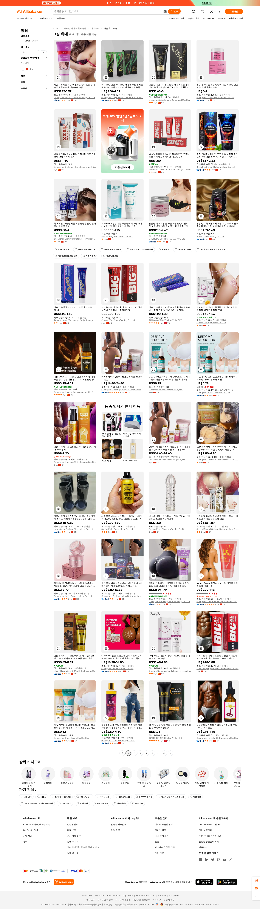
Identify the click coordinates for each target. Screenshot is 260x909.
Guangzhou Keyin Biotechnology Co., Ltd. (73, 596)
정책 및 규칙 (73, 853)
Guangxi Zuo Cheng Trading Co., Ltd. (118, 320)
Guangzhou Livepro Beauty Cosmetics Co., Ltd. (218, 601)
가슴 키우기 (66, 803)
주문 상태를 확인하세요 (210, 836)
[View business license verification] (157, 904)
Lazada (130, 895)
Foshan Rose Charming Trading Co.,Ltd (167, 529)
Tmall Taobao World (115, 895)
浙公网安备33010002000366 (179, 904)
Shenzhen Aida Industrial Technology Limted (169, 169)
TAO (153, 895)
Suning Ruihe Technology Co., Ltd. (117, 529)
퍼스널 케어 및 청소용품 (75, 28)
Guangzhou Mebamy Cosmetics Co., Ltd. (215, 97)
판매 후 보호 (73, 841)
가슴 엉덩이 (122, 803)
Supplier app (131, 882)
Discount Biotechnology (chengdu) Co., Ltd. (169, 100)
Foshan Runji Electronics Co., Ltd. (117, 236)
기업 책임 (27, 836)
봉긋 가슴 (139, 803)
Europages (174, 895)
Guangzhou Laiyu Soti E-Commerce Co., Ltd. (122, 97)
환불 (157, 841)
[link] (256, 880)
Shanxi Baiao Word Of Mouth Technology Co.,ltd (75, 671)
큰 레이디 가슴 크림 (63, 797)
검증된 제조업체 (118, 824)
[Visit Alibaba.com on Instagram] (219, 860)
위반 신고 (159, 853)
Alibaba (56, 28)
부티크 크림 (104, 797)
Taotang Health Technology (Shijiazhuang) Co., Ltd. (75, 320)
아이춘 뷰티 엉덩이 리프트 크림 (212, 249)
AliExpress (87, 895)
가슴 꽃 (43, 797)
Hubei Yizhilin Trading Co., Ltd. (210, 236)
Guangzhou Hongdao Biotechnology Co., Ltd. (75, 462)
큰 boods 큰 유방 (145, 797)
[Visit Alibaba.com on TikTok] (231, 860)
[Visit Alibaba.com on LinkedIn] (207, 860)
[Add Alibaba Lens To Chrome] (64, 882)
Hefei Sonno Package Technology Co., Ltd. (73, 529)
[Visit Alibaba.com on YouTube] (225, 860)
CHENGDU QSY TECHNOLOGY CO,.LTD (167, 239)
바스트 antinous (184, 249)
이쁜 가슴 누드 (102, 803)
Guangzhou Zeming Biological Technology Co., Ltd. (122, 389)
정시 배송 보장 (74, 836)
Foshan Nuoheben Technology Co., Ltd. (167, 459)
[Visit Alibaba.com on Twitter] (213, 860)
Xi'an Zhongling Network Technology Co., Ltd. (217, 668)
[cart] (203, 12)
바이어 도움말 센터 (164, 824)
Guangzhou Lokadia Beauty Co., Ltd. (118, 740)
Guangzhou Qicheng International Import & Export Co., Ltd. (75, 167)
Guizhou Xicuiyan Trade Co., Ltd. (211, 322)
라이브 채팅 (160, 830)
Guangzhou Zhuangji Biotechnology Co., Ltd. (169, 601)
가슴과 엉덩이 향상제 (112, 249)
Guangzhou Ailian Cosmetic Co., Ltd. (166, 389)
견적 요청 (115, 830)
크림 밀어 (28, 797)
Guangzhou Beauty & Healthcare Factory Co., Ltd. (218, 459)
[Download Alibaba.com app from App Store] (204, 882)
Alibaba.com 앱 (157, 882)
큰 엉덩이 (165, 249)
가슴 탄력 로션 (92, 256)
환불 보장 (71, 830)
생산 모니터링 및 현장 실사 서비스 (83, 847)
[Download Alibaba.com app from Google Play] (227, 882)
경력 (25, 841)
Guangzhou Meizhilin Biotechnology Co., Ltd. (74, 97)
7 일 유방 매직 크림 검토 (67, 256)
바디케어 (95, 28)
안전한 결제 (72, 824)
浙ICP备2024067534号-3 (207, 904)
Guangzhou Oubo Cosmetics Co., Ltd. (71, 738)
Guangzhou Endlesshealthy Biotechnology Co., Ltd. (122, 596)
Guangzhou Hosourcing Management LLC (73, 392)
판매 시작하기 (205, 830)
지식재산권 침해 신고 (165, 847)
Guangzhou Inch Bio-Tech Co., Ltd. (117, 668)
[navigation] (34, 391)
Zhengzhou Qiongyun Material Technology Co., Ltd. (75, 239)
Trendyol (162, 895)
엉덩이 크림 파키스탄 (86, 249)
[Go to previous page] (122, 753)
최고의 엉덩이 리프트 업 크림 (172, 797)
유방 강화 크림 (112, 256)
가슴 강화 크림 (124, 797)
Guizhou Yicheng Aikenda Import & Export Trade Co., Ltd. (170, 671)
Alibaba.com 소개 (31, 818)
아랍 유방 (197, 797)
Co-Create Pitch (31, 830)
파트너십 (203, 847)
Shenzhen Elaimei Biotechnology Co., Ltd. (216, 167)
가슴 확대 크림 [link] (110, 28)
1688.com (99, 895)
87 (164, 753)
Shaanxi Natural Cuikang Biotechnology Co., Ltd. (218, 529)
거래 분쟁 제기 (162, 836)
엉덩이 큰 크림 (63, 249)
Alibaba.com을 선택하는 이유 (36, 824)
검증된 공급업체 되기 (209, 841)
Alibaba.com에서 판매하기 (211, 824)
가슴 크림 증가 (85, 797)
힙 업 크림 (84, 803)
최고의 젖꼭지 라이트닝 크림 (141, 249)
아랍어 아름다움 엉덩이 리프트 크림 (38, 803)
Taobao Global (142, 895)
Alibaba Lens (39, 882)
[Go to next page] (170, 753)
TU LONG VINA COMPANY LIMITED (165, 320)
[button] (165, 11)
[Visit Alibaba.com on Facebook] (201, 860)
